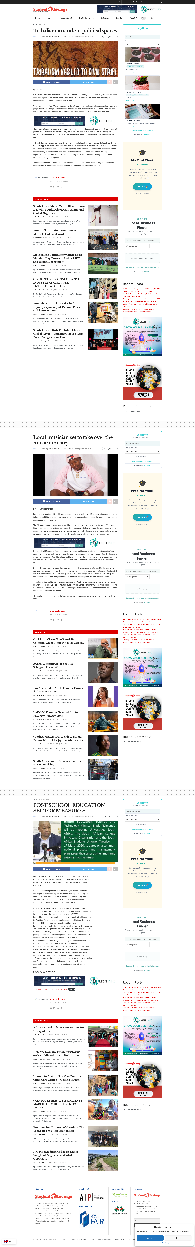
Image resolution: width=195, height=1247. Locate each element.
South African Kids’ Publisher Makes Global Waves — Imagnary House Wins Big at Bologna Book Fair (58, 334)
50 (66, 695)
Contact (91, 1239)
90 (65, 1111)
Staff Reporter (40, 265)
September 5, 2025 (54, 1059)
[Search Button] (160, 2)
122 (65, 1162)
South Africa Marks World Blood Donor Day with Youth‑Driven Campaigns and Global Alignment (59, 210)
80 (65, 1134)
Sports (119, 18)
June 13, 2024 (68, 36)
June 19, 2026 (53, 768)
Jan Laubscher (54, 36)
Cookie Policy (164, 1243)
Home (37, 18)
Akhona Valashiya (41, 341)
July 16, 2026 (53, 671)
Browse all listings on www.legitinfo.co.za (142, 267)
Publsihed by (42, 1239)
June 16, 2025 (52, 290)
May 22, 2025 (52, 314)
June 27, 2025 (53, 1111)
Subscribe (82, 1239)
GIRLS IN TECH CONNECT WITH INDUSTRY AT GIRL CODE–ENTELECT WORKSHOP (56, 283)
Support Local (66, 18)
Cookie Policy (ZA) (133, 1239)
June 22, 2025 (53, 1134)
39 (67, 217)
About (65, 1239)
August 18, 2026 (54, 646)
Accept (150, 1238)
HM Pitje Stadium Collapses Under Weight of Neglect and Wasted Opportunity (55, 1155)
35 (67, 646)
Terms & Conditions (104, 1239)
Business (42, 431)
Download (71, 989)
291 (65, 290)
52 (66, 744)
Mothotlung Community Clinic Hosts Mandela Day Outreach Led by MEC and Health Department (57, 258)
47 (65, 768)
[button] (190, 1227)
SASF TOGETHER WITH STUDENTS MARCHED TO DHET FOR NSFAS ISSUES (57, 1104)
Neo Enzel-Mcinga (41, 217)
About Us (134, 18)
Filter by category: (131, 41)
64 (65, 314)
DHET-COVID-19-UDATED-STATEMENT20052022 (50, 989)
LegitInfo (147, 135)
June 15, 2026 (54, 217)
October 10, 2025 (56, 237)
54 (70, 237)
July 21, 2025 (52, 265)
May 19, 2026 (54, 1035)
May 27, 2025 (52, 1162)
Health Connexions (86, 18)
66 (65, 265)
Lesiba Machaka (40, 671)
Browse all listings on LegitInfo (142, 130)
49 (66, 719)
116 (66, 341)
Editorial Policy (118, 1239)
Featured (42, 24)
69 (66, 671)
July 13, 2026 (53, 744)
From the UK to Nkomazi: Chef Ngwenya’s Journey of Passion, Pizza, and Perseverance (56, 307)
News (49, 18)
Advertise (73, 1239)
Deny (178, 1238)
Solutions (105, 18)
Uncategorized (44, 799)
